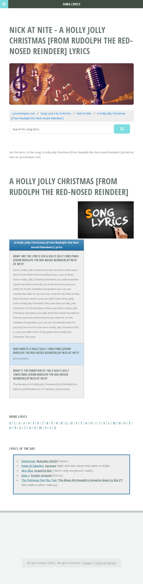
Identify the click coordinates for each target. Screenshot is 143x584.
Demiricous (28, 461)
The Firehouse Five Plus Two (39, 480)
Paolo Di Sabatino (32, 466)
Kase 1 (25, 475)
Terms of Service (105, 563)
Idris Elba (27, 470)
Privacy (87, 563)
